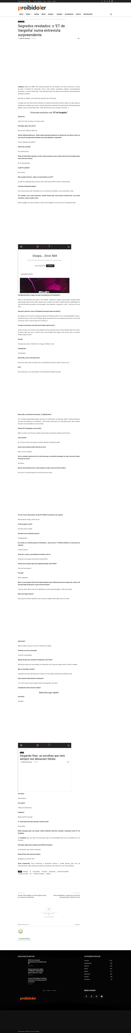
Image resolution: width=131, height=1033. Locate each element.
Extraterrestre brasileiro (63, 871)
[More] (55, 42)
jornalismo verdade (23, 873)
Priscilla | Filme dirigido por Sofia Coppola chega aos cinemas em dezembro (32, 896)
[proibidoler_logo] (32, 8)
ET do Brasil (44, 871)
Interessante (25, 19)
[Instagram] (105, 1)
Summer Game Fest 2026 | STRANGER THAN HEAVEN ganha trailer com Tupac (35, 970)
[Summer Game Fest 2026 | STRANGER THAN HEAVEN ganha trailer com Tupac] (22, 971)
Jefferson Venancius (25, 38)
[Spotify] (102, 996)
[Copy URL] (51, 42)
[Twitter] (91, 996)
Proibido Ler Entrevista (38, 873)
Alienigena (25, 871)
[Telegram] (47, 42)
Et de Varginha (36, 871)
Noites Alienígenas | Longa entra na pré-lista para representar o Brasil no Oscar (67, 896)
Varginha (48, 873)
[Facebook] (102, 1)
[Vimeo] (110, 1)
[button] (111, 14)
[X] (107, 1)
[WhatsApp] (43, 42)
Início (19, 19)
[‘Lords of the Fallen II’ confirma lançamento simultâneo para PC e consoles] (22, 980)
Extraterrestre (52, 871)
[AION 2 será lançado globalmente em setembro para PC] (22, 962)
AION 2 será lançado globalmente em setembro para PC (37, 961)
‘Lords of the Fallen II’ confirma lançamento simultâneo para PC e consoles (37, 980)
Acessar (77, 924)
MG (30, 873)
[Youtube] (112, 1)
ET (30, 871)
